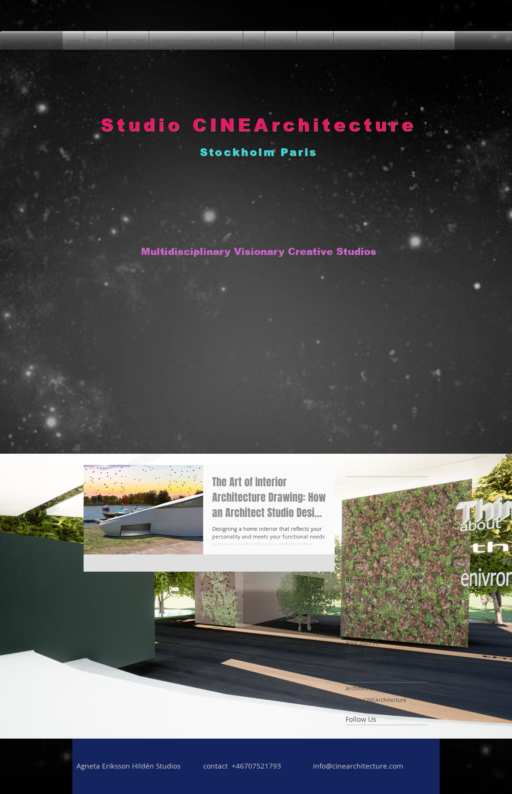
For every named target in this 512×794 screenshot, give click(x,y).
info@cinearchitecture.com (358, 766)
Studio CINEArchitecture (376, 699)
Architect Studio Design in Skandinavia (387, 688)
